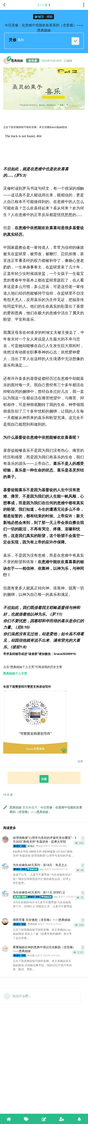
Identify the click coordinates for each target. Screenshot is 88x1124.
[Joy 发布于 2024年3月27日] (5, 839)
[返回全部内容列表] (4, 5)
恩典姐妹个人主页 (15, 673)
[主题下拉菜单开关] (83, 5)
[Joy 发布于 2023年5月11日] (5, 866)
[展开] (75, 41)
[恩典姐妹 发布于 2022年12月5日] (5, 921)
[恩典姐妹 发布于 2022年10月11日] (5, 948)
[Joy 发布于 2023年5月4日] (5, 894)
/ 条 (43, 5)
